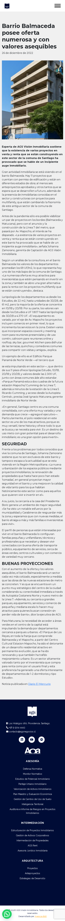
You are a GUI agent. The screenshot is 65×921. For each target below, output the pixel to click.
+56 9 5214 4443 (16, 727)
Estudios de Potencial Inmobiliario (32, 779)
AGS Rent (32, 845)
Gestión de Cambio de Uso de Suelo (32, 799)
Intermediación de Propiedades (33, 840)
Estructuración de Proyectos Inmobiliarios (32, 830)
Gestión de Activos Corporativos (32, 835)
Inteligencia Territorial (32, 804)
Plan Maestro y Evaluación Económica (32, 794)
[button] (7, 914)
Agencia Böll (41, 916)
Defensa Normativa (32, 769)
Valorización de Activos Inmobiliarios (32, 789)
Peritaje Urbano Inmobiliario (32, 784)
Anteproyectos (32, 873)
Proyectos (32, 868)
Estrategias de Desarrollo (32, 878)
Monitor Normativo (32, 774)
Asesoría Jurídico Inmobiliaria (32, 850)
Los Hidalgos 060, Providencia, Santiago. (29, 723)
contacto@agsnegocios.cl (22, 731)
